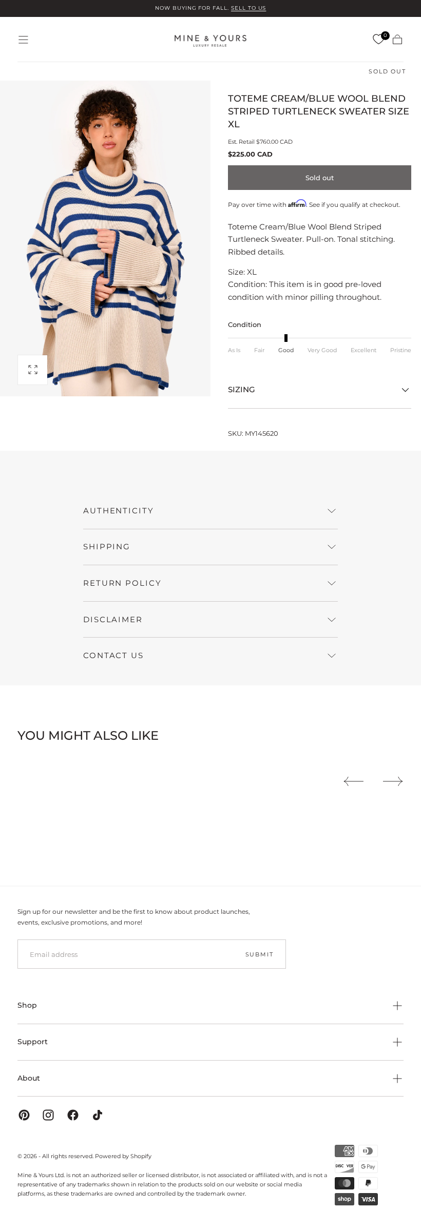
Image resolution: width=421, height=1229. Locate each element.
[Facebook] (73, 1115)
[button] (23, 40)
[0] (378, 39)
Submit (259, 954)
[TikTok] (97, 1115)
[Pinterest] (24, 1115)
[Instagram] (48, 1115)
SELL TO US (248, 8)
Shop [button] (27, 1005)
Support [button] (32, 1042)
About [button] (28, 1078)
